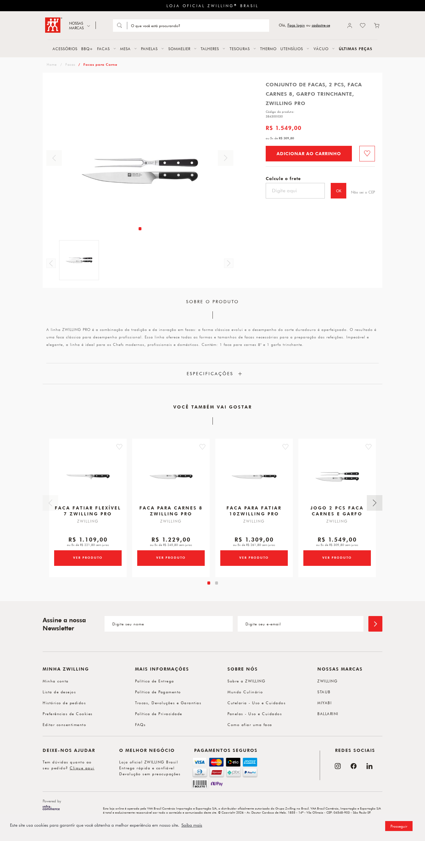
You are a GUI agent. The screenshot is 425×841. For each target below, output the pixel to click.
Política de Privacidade (158, 713)
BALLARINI (328, 713)
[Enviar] (375, 624)
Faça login (296, 25)
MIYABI (324, 702)
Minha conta (56, 680)
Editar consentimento (64, 724)
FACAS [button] (103, 48)
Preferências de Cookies (68, 713)
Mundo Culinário (245, 691)
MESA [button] (125, 48)
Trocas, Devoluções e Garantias (168, 702)
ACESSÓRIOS (65, 48)
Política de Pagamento (158, 691)
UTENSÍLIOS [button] (291, 48)
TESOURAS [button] (240, 48)
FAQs (140, 724)
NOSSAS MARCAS (76, 25)
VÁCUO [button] (321, 48)
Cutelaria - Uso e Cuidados (256, 702)
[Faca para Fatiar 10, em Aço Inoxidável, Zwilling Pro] (254, 477)
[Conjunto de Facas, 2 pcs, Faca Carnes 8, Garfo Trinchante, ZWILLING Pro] (337, 477)
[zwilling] (51, 64)
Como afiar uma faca (249, 724)
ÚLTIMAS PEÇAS (355, 48)
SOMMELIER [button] (179, 48)
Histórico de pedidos (64, 702)
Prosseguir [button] (398, 826)
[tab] (140, 229)
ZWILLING (327, 680)
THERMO (268, 48)
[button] (119, 447)
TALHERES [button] (210, 48)
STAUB (324, 691)
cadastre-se (321, 25)
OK (338, 190)
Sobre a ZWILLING (246, 680)
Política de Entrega (154, 680)
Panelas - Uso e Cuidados (254, 713)
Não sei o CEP (363, 191)
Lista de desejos (59, 691)
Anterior (54, 158)
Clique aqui (82, 767)
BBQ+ (87, 48)
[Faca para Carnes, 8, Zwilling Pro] (171, 477)
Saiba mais (191, 825)
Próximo (225, 158)
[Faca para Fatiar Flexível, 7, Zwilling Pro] (88, 477)
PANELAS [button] (149, 48)
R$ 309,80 (286, 138)
